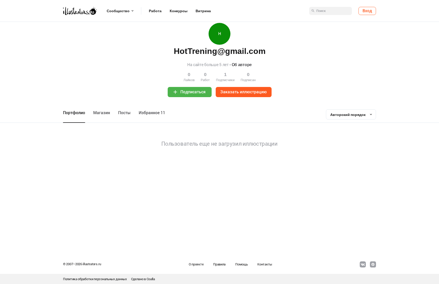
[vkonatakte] (363, 264)
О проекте (196, 264)
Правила (219, 264)
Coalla (151, 279)
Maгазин (101, 112)
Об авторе (242, 64)
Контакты (264, 264)
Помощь (241, 264)
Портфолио (74, 112)
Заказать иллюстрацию (243, 91)
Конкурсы (178, 11)
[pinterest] (373, 264)
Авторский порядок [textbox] (348, 115)
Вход (367, 10)
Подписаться (193, 91)
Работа (155, 11)
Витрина (203, 11)
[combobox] (351, 114)
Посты (124, 112)
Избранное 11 (152, 112)
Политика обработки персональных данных (95, 279)
